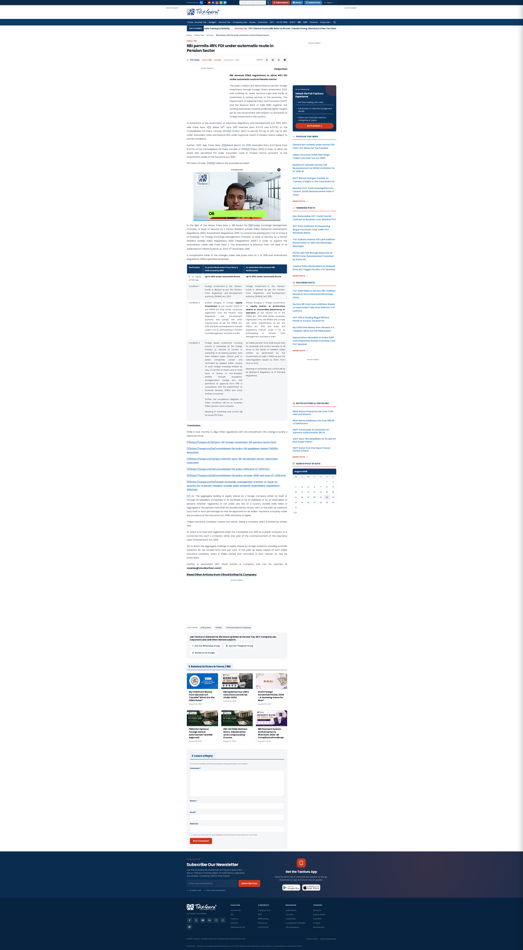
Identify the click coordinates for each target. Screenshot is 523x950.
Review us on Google (205, 652)
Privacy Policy (312, 939)
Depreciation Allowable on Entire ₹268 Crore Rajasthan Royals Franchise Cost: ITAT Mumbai (314, 341)
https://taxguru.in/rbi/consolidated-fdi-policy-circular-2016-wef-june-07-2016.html (238, 475)
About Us (317, 910)
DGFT (292, 22)
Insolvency (262, 923)
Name (193, 801)
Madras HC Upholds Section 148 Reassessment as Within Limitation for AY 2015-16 (314, 168)
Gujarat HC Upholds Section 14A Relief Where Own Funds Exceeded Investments (301, 28)
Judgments (291, 918)
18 (302, 497)
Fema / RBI (199, 35)
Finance (314, 22)
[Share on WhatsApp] (278, 59)
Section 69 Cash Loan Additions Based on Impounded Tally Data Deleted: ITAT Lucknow (314, 307)
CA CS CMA (281, 22)
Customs (262, 22)
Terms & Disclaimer (328, 939)
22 (327, 497)
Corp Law (325, 22)
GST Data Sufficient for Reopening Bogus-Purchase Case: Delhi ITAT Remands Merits (311, 229)
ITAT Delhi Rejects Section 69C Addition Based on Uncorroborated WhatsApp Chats (314, 294)
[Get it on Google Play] (291, 887)
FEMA (219, 627)
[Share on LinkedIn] (272, 59)
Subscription (282, 2)
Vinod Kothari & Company (239, 627)
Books (298, 2)
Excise (252, 22)
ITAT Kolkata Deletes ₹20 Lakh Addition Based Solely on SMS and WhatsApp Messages (314, 243)
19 (308, 497)
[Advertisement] (172, 50)
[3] (224, 145)
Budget (212, 22)
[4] (248, 149)
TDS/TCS (234, 923)
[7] (237, 306)
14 (321, 492)
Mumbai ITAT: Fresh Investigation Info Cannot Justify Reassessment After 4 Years (313, 191)
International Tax (237, 927)
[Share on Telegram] (284, 59)
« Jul (295, 512)
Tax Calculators (292, 927)
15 (327, 492)
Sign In (329, 2)
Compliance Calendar (295, 923)
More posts (299, 201)
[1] (209, 127)
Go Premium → (314, 125)
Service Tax (224, 22)
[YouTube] (209, 2)
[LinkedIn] (213, 2)
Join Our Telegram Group (241, 646)
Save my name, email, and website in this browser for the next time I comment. (225, 835)
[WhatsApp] (221, 2)
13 (314, 492)
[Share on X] (266, 59)
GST (272, 22)
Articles (209, 35)
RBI (299, 22)
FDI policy (206, 627)
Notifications (291, 910)
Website (194, 823)
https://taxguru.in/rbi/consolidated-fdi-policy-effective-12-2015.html (229, 469)
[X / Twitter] (205, 2)
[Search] (268, 3)
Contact (316, 923)
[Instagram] (217, 2)
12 (308, 492)
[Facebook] (201, 2)
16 (333, 492)
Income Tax (200, 22)
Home (190, 22)
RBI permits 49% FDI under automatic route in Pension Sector (230, 48)
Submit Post (314, 2)
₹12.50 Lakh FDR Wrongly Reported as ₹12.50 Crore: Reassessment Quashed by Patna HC (313, 256)
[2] (229, 131)
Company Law (240, 22)
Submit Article (319, 914)
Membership (318, 927)
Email (193, 812)
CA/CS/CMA (263, 927)
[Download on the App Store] (311, 887)
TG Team (194, 60)
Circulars (290, 914)
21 (321, 497)
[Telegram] (225, 2)
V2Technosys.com (237, 939)
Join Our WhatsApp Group (207, 646)
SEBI (305, 22)
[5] (213, 163)
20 (314, 497)
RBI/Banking (263, 918)
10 (296, 492)
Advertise (317, 918)
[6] (250, 225)
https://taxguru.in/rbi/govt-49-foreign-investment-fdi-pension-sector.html (233, 442)
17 (296, 497)
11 (302, 492)
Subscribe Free (249, 883)
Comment (195, 768)
